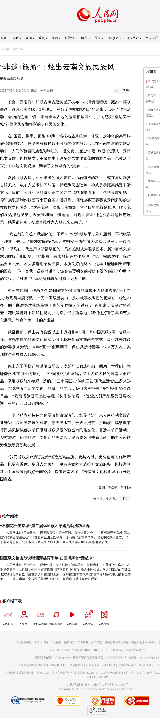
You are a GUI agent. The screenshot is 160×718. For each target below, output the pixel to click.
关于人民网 (41, 642)
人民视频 (72, 624)
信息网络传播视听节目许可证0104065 (27, 672)
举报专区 (151, 38)
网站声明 (136, 642)
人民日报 (8, 624)
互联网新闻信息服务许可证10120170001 (42, 665)
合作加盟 (96, 642)
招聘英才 (69, 642)
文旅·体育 (19, 49)
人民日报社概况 (22, 642)
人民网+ (24, 624)
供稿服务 (109, 642)
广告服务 (82, 642)
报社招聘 (56, 642)
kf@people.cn (62, 657)
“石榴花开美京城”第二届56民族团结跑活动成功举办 (45, 526)
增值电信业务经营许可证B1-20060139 (92, 665)
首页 (3, 38)
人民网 (5, 49)
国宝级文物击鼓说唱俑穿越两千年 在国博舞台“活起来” (47, 558)
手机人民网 (40, 624)
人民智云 (88, 624)
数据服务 (123, 642)
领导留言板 (56, 624)
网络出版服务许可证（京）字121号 (131, 672)
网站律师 (150, 642)
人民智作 (104, 624)
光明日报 (46, 90)
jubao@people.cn (135, 650)
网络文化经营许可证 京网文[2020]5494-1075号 (80, 672)
